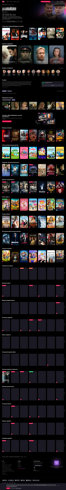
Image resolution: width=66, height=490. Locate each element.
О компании (4, 462)
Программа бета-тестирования (7, 464)
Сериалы (19, 464)
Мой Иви (19, 462)
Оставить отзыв (4, 474)
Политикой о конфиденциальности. (12, 486)
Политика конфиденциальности (7, 469)
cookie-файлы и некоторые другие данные (40, 484)
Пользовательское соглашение (7, 468)
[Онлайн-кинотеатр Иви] (3, 2)
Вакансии (3, 463)
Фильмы (19, 463)
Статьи (19, 467)
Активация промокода (21, 468)
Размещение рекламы (5, 467)
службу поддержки (18, 488)
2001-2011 (4, 13)
